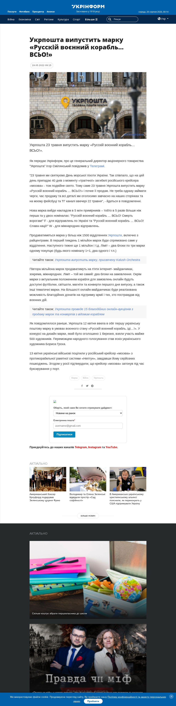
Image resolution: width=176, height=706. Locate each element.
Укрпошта (98, 378)
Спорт (76, 19)
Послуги (12, 11)
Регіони (48, 19)
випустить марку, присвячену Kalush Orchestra (97, 260)
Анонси (51, 11)
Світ (37, 19)
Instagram (94, 447)
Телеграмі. (97, 166)
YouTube (111, 447)
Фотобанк (24, 11)
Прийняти (93, 701)
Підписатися (64, 434)
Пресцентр (38, 11)
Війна (11, 19)
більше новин (88, 516)
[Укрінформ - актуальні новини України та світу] (88, 6)
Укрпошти (115, 235)
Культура (63, 19)
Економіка (25, 19)
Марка (74, 378)
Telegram (81, 447)
